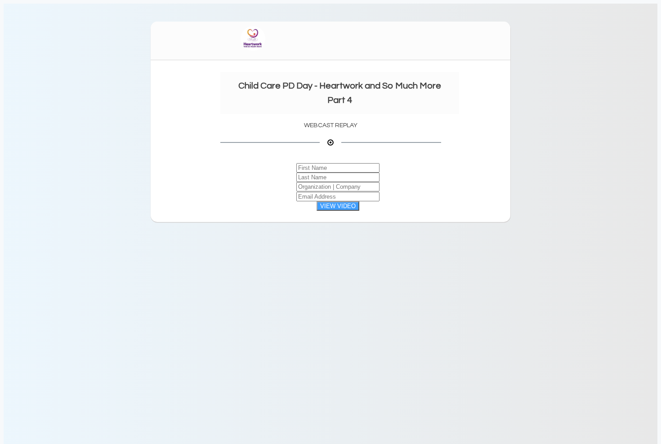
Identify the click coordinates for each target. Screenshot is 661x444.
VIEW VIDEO (338, 206)
